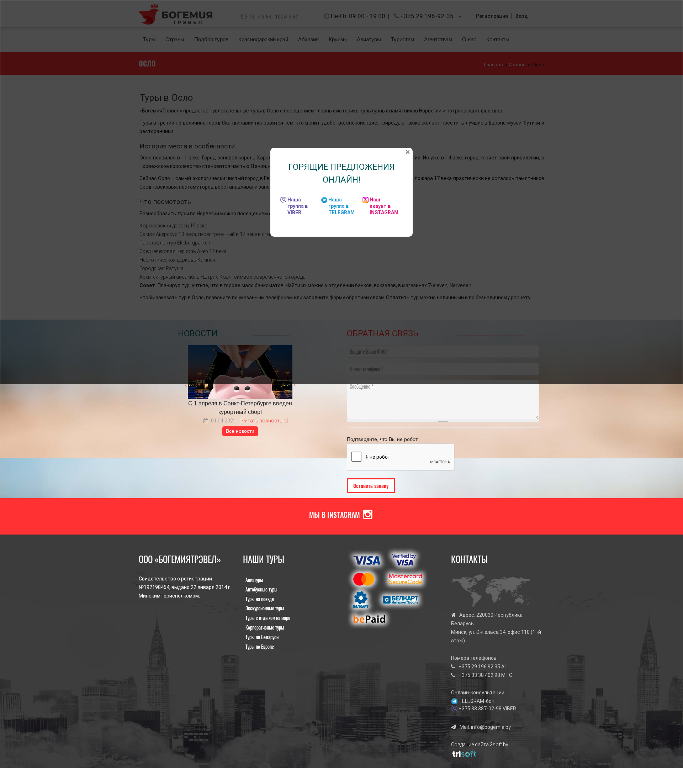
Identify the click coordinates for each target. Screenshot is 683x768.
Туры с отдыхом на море (267, 617)
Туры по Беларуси (262, 637)
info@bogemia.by (491, 727)
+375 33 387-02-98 (480, 708)
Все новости (240, 431)
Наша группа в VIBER (297, 206)
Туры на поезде (259, 599)
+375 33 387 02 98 (479, 675)
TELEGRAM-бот (476, 701)
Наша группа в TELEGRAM (341, 206)
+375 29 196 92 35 (479, 666)
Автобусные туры (261, 589)
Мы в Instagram (334, 514)
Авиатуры (254, 579)
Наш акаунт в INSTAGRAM (384, 206)
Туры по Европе (259, 646)
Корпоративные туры (264, 627)
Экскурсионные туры (264, 608)
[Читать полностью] (264, 421)
